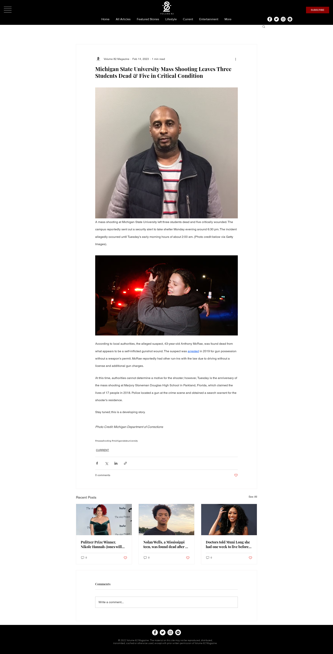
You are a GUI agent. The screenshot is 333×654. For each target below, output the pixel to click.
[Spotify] (290, 19)
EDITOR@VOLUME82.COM (165, 648)
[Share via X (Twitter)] (106, 463)
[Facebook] (269, 19)
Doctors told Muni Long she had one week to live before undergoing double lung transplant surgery (228, 544)
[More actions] (235, 59)
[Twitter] (276, 19)
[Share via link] (125, 463)
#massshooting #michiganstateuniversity (116, 440)
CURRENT (102, 450)
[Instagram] (283, 19)
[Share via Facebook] (97, 463)
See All (253, 496)
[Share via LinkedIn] (116, 463)
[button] (8, 10)
